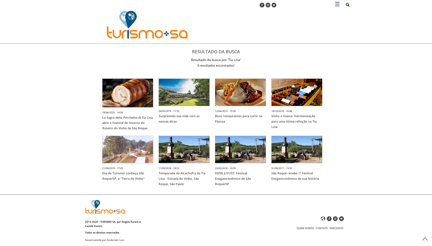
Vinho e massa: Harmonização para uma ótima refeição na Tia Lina (294, 121)
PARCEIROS (336, 228)
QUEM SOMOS (305, 228)
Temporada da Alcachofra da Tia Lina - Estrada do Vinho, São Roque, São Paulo (182, 178)
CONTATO (322, 228)
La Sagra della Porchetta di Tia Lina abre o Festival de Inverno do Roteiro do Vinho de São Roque (127, 122)
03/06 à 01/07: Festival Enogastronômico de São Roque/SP (233, 178)
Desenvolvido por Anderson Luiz (104, 240)
